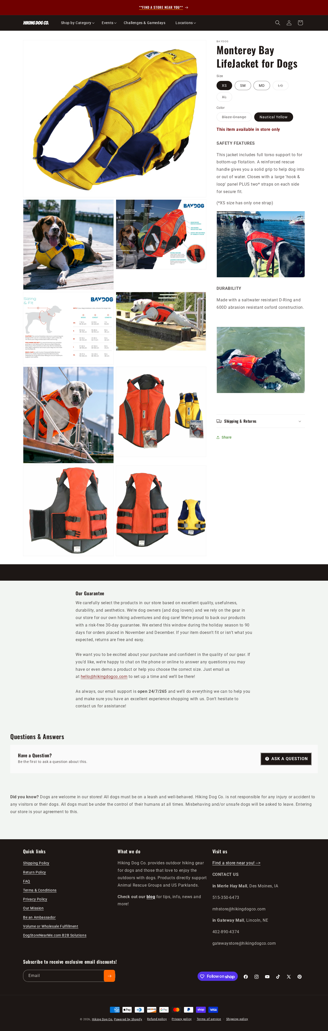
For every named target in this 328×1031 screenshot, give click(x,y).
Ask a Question (289, 758)
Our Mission (33, 908)
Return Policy (34, 872)
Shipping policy (237, 1019)
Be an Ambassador (39, 917)
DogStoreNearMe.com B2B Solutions (54, 935)
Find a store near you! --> (236, 862)
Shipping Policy (36, 863)
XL (227, 98)
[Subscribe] (109, 976)
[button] (76, 23)
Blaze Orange (237, 118)
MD (262, 85)
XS (224, 85)
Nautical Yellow (274, 117)
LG (283, 86)
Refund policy (157, 1019)
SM (243, 85)
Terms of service (209, 1019)
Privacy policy (182, 1019)
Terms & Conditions (40, 890)
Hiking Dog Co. (102, 1019)
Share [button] (227, 437)
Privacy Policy (35, 899)
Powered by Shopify (128, 1019)
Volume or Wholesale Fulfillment (50, 926)
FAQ (26, 881)
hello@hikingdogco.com (104, 676)
